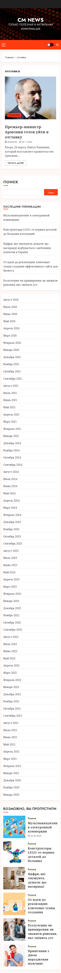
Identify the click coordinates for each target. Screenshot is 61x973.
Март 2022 (10, 673)
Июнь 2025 (10, 400)
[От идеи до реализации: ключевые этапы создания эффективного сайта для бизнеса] (14, 904)
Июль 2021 (10, 730)
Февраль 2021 (12, 766)
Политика (14, 115)
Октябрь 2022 (12, 622)
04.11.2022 (27, 142)
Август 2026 (11, 299)
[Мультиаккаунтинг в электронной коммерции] (14, 827)
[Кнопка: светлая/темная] (50, 44)
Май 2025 (9, 407)
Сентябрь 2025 (12, 378)
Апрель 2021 (11, 751)
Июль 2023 (10, 558)
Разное (32, 818)
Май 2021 (9, 744)
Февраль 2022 (12, 680)
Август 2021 (11, 723)
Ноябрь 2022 (11, 615)
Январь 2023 (11, 601)
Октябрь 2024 (12, 457)
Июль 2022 (10, 644)
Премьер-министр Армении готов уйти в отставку (26, 131)
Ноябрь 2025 (11, 364)
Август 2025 (11, 386)
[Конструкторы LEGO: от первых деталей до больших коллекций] (14, 852)
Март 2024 (10, 507)
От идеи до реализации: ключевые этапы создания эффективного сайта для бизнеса (30, 266)
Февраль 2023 (12, 594)
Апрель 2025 (11, 414)
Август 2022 (11, 637)
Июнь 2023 (10, 565)
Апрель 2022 (11, 665)
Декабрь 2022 (12, 608)
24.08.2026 (36, 836)
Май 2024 (9, 493)
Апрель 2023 (11, 579)
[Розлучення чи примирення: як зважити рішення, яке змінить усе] (14, 929)
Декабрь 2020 (12, 780)
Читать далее (15, 163)
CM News (31, 20)
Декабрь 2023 (12, 522)
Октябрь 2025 (12, 371)
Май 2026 (9, 321)
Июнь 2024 (10, 486)
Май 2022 (9, 658)
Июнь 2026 (10, 314)
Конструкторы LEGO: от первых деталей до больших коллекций (41, 856)
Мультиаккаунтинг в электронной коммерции (43, 827)
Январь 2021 (11, 773)
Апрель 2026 (11, 328)
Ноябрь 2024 (11, 450)
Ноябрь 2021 (11, 701)
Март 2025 (10, 421)
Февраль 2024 (12, 515)
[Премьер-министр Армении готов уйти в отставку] (30, 98)
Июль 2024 (10, 479)
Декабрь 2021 (12, 694)
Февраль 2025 (12, 429)
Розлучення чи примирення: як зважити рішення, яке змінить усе (30, 283)
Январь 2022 (11, 687)
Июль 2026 (10, 307)
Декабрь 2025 (12, 357)
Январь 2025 (11, 436)
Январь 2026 (11, 350)
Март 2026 (10, 335)
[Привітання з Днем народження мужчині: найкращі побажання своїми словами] (14, 955)
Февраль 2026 (12, 343)
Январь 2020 (11, 794)
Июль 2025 (10, 393)
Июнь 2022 (10, 651)
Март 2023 (10, 586)
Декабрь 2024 (12, 443)
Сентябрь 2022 (12, 629)
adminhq (12, 142)
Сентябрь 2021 (12, 715)
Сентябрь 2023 (12, 543)
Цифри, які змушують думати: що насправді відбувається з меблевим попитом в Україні (27, 248)
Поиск (10, 182)
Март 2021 (10, 759)
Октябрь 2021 (12, 708)
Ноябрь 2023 (11, 529)
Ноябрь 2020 (11, 787)
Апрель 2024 (11, 500)
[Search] (57, 45)
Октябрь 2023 (12, 536)
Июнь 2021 (10, 737)
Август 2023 (11, 551)
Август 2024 (11, 472)
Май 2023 (9, 572)
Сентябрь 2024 (12, 465)
